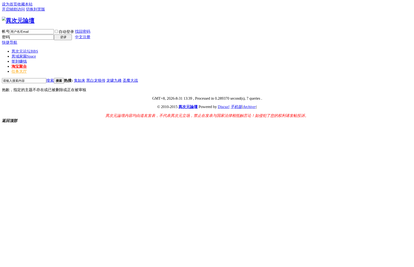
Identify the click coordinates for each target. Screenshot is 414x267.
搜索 (50, 80)
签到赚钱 (19, 61)
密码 (6, 37)
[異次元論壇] (18, 20)
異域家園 (24, 56)
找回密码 (82, 31)
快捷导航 (9, 42)
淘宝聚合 (19, 66)
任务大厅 (19, 71)
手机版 (236, 107)
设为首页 (9, 4)
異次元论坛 (25, 51)
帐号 (6, 31)
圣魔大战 (130, 80)
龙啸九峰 (114, 80)
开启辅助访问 (13, 9)
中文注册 (82, 37)
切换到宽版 (35, 9)
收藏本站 (25, 4)
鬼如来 (79, 80)
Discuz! (224, 107)
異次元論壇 (188, 107)
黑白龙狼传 (95, 80)
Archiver (249, 107)
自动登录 (66, 32)
